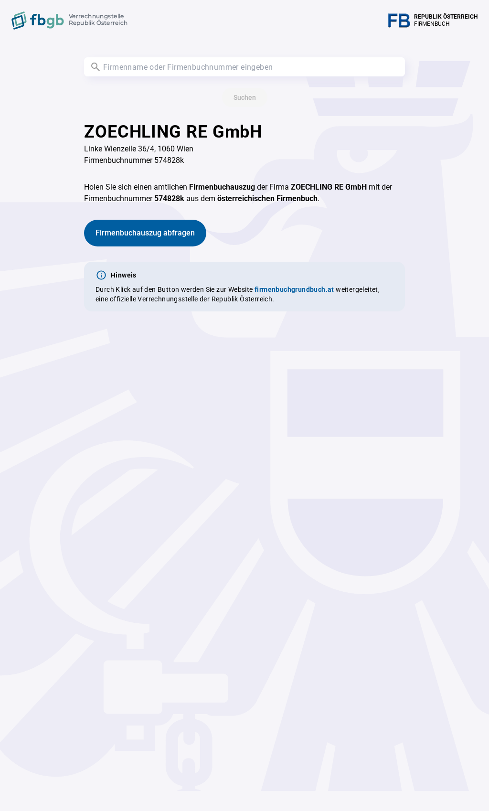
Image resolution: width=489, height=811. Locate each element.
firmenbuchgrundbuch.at (294, 289)
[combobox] (244, 66)
